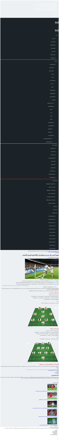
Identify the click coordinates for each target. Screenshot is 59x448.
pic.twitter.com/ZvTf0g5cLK (25, 285)
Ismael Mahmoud (51, 257)
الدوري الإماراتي (53, 167)
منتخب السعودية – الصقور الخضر (50, 183)
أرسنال (52, 77)
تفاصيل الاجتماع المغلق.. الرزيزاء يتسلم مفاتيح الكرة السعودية (48, 6)
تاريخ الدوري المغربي (52, 248)
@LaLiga (13, 285)
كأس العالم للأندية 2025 (53, 434)
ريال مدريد (51, 83)
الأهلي (51, 119)
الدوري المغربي (53, 161)
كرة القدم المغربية (50, 135)
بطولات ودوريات (54, 431)
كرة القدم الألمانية (52, 93)
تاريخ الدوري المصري (52, 238)
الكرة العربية (53, 99)
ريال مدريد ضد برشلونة (30, 369)
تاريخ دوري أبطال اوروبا (52, 219)
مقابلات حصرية (53, 48)
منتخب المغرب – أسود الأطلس (50, 190)
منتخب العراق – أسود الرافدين (51, 196)
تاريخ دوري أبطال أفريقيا (51, 222)
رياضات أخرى (55, 206)
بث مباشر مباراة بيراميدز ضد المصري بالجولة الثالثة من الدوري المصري (46, 8)
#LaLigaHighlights (18, 285)
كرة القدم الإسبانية (52, 80)
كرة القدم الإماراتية (50, 122)
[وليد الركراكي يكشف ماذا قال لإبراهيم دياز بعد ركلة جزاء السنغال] (52, 415)
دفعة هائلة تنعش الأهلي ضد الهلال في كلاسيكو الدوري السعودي (48, 10)
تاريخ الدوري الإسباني (52, 232)
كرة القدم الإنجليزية (52, 64)
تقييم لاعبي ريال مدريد (40, 369)
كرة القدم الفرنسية (52, 96)
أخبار (56, 35)
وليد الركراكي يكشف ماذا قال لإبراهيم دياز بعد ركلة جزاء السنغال (47, 5)
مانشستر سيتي (51, 67)
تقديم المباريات (53, 41)
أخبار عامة (53, 38)
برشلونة (50, 369)
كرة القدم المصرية (50, 125)
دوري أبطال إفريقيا (52, 177)
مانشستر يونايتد (51, 70)
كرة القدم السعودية (50, 106)
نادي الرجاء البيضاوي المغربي (47, 138)
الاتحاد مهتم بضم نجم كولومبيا (53, 7)
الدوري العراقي (53, 164)
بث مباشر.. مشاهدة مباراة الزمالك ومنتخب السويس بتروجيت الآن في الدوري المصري (45, 4)
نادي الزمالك (50, 132)
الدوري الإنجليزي (52, 148)
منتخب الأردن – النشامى (51, 203)
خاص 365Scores (53, 54)
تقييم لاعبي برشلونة (46, 369)
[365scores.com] (57, 23)
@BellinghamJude (5, 285)
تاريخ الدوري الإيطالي (52, 235)
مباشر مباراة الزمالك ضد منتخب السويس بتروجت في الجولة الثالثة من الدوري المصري (44, 9)
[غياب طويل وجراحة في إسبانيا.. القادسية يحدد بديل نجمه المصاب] (52, 398)
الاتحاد (51, 109)
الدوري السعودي (52, 154)
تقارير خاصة (53, 51)
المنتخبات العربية (54, 180)
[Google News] (56, 372)
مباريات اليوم (55, 209)
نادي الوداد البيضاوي (49, 141)
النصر (51, 112)
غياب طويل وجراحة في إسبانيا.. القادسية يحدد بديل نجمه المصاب (48, 399)
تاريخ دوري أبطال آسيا (52, 225)
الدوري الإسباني (53, 151)
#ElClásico (10, 285)
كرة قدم (56, 430)
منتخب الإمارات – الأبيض (51, 193)
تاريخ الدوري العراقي (52, 245)
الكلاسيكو (52, 369)
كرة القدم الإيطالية (52, 90)
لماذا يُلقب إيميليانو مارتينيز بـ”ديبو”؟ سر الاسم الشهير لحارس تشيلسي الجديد (46, 391)
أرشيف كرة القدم (54, 212)
